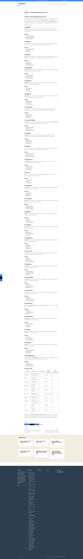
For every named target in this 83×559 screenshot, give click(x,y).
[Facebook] (62, 0)
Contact (58, 4)
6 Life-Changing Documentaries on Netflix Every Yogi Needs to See (32, 431)
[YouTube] (62, 472)
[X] (64, 0)
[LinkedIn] (1, 280)
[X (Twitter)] (1, 278)
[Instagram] (65, 0)
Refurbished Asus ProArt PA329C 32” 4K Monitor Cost (41, 452)
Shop (61, 4)
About (54, 4)
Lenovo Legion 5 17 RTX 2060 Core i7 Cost (25, 442)
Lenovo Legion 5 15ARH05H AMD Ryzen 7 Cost (57, 442)
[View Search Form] (65, 4)
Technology (25, 14)
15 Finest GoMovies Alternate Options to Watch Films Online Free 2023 (57, 453)
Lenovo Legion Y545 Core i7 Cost (40, 442)
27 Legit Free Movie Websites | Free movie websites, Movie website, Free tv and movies (51, 431)
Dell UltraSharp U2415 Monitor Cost (25, 452)
